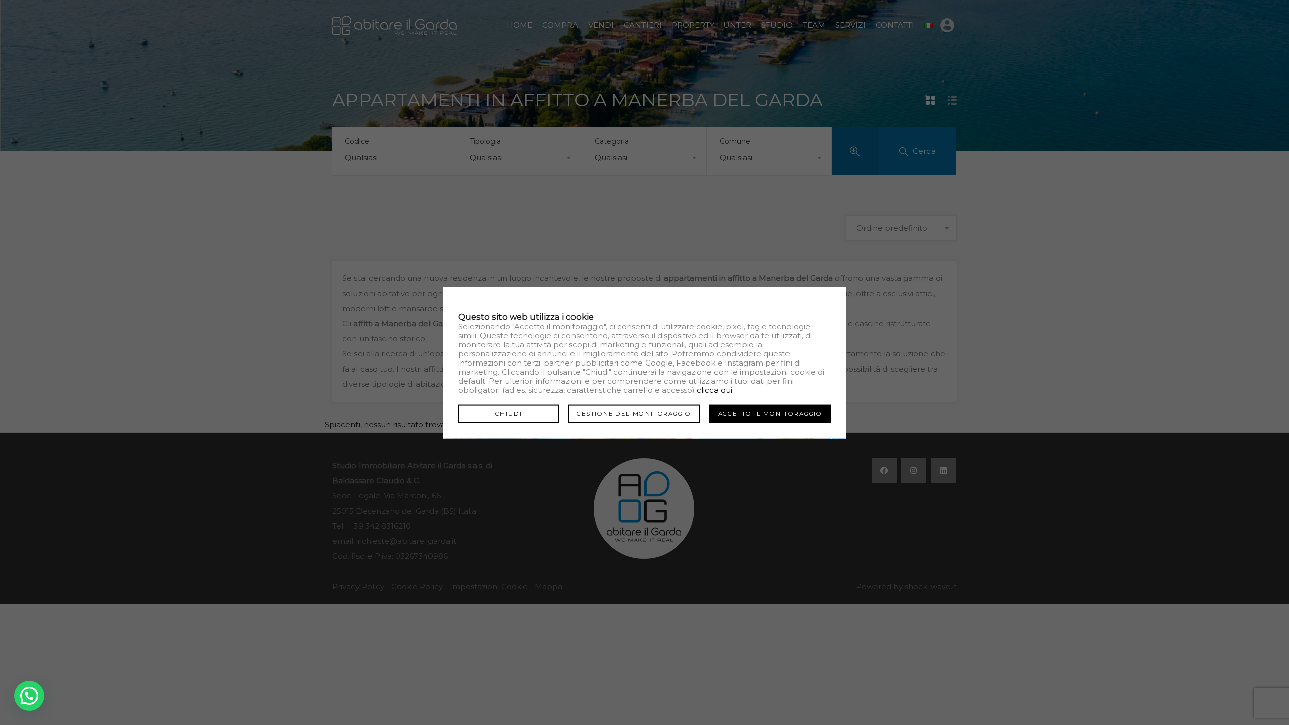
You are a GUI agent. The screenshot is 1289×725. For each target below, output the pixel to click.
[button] (29, 696)
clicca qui (714, 389)
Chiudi (508, 413)
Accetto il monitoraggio (770, 413)
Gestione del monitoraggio (634, 413)
